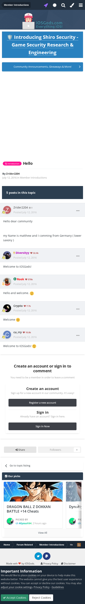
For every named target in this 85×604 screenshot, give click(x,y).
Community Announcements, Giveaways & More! (42, 66)
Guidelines (58, 587)
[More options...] (78, 210)
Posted (25, 212)
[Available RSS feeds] (79, 544)
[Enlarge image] (32, 293)
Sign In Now (43, 426)
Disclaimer (69, 563)
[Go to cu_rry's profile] (7, 335)
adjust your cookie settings (16, 587)
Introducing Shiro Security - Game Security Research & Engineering (42, 45)
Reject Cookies (41, 597)
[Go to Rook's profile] (7, 282)
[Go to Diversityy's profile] (7, 255)
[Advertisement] (42, 116)
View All (42, 532)
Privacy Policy (50, 563)
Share (21, 449)
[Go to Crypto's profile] (7, 308)
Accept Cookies (16, 597)
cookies (31, 575)
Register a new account (42, 402)
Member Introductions (33, 177)
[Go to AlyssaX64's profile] (10, 521)
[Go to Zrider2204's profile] (7, 210)
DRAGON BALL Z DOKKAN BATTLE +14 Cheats (29, 509)
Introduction (13, 163)
